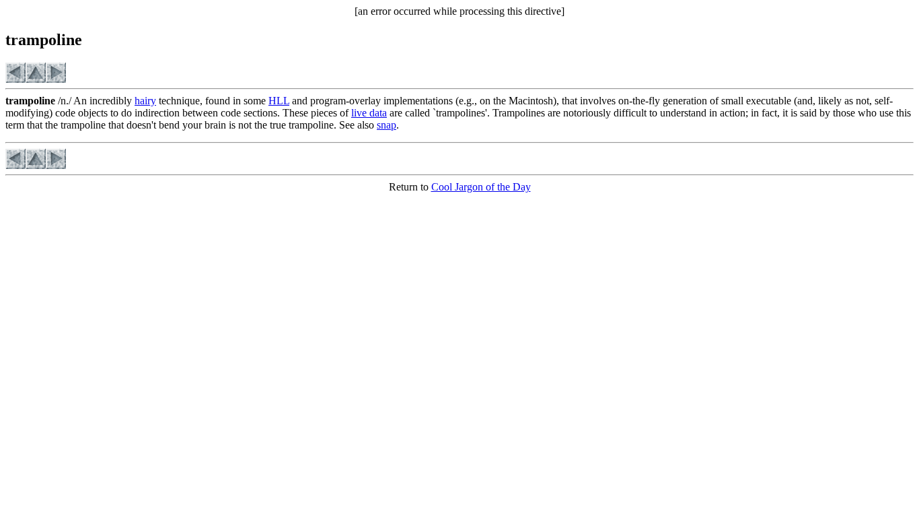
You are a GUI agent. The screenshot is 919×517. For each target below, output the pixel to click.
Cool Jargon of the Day (481, 187)
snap (386, 125)
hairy (145, 100)
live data (369, 112)
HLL (278, 100)
